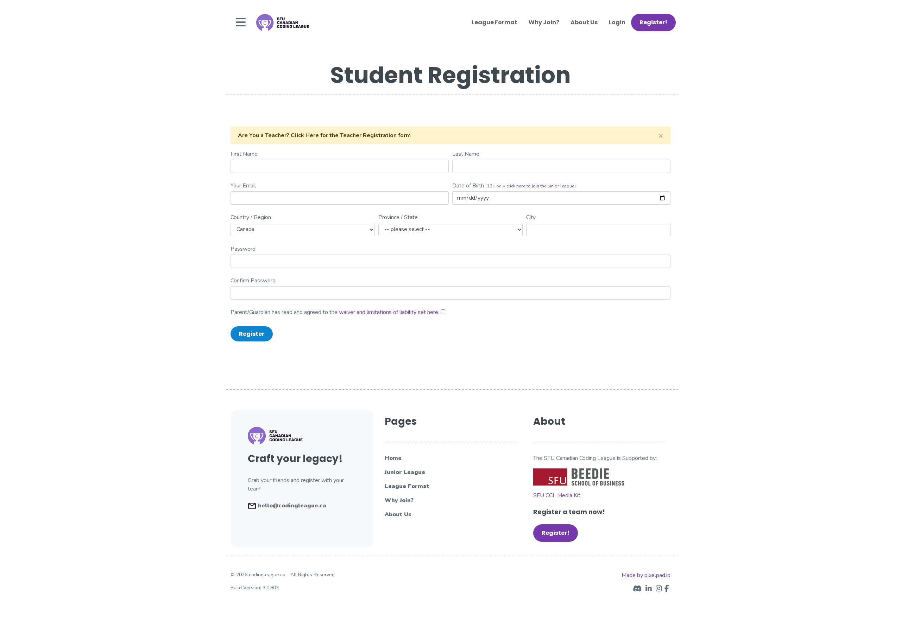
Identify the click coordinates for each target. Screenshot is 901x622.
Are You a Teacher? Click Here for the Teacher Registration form (324, 135)
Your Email (243, 186)
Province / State (398, 217)
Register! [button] (653, 22)
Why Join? (544, 22)
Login (617, 22)
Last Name (465, 154)
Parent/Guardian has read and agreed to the (335, 312)
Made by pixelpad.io (646, 575)
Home (393, 458)
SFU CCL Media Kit (556, 495)
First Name (244, 154)
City (531, 217)
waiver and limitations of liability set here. (389, 312)
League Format (494, 22)
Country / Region (251, 217)
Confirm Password (253, 280)
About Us (584, 22)
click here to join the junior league (540, 186)
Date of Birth (468, 186)
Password (243, 249)
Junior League (405, 472)
